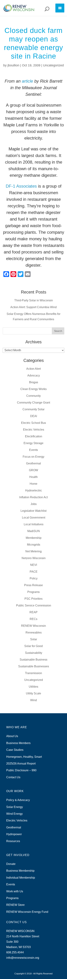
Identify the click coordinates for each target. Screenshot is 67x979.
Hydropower (14, 834)
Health (33, 476)
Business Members (18, 743)
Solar (33, 639)
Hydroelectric (33, 490)
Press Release (33, 585)
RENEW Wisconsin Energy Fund (27, 911)
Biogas (33, 382)
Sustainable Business (33, 659)
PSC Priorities (33, 598)
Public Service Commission (33, 605)
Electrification (33, 436)
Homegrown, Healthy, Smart (24, 756)
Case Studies (14, 749)
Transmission (33, 673)
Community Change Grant (33, 402)
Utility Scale (33, 693)
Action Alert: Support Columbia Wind (33, 307)
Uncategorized (53, 65)
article (27, 81)
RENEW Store (15, 904)
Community (33, 395)
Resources (13, 841)
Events (33, 449)
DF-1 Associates (21, 186)
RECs (33, 619)
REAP (33, 612)
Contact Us (13, 777)
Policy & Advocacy (18, 800)
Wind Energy (14, 813)
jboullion (13, 65)
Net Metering (33, 551)
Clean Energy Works (33, 389)
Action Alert (33, 368)
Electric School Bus (33, 422)
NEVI (33, 564)
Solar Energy (14, 806)
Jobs (34, 504)
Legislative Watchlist (33, 510)
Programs (33, 591)
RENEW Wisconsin (33, 625)
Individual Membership (20, 877)
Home (33, 483)
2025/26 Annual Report (21, 763)
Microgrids (33, 544)
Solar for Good (33, 646)
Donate (11, 863)
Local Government (33, 517)
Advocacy (33, 375)
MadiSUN (33, 531)
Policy (34, 578)
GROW (33, 470)
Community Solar (33, 409)
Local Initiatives (33, 524)
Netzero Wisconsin (34, 558)
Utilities (33, 686)
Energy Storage (33, 443)
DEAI (33, 416)
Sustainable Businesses (33, 666)
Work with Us (14, 891)
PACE (34, 571)
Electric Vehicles (33, 429)
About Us (12, 736)
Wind (33, 700)
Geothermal (33, 463)
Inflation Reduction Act (33, 497)
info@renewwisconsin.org (22, 957)
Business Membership (20, 870)
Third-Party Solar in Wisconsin (33, 300)
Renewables (34, 632)
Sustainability (33, 652)
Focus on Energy (33, 456)
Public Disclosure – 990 (21, 770)
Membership (33, 537)
